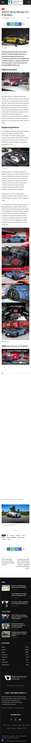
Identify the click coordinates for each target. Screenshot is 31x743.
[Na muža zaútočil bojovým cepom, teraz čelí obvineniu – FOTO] (6, 588)
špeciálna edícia (20, 537)
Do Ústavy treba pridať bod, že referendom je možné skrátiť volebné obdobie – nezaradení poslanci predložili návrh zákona (22, 564)
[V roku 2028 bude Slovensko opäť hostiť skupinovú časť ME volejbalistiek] (6, 596)
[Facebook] (8, 24)
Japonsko (12, 535)
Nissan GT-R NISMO (11, 537)
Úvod (3, 6)
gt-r (7, 535)
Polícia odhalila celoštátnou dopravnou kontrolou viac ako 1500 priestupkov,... (19, 616)
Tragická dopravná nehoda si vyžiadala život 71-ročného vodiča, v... (19, 634)
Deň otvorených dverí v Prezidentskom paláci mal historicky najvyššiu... (18, 625)
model (23, 535)
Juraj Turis (7, 18)
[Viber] (20, 24)
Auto (7, 6)
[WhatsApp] (12, 24)
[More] (24, 24)
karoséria (18, 535)
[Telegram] (16, 24)
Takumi (4, 539)
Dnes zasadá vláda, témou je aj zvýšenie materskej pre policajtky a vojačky (8, 562)
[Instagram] (15, 720)
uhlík (9, 539)
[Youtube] (20, 720)
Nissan (3, 537)
